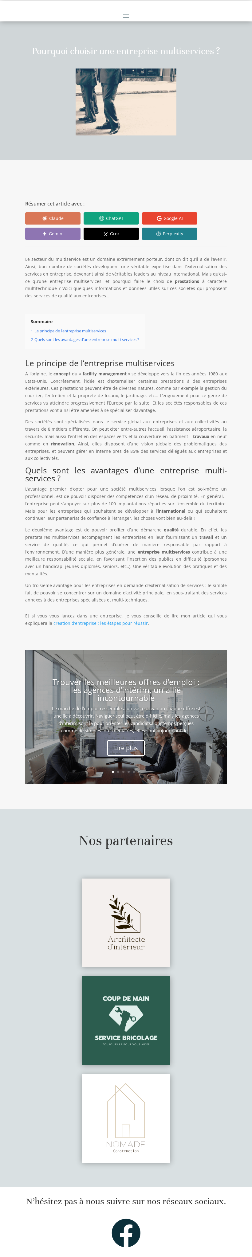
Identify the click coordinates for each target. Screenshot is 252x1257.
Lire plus (126, 748)
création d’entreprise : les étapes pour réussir (100, 623)
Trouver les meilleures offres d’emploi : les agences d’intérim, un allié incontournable (126, 689)
